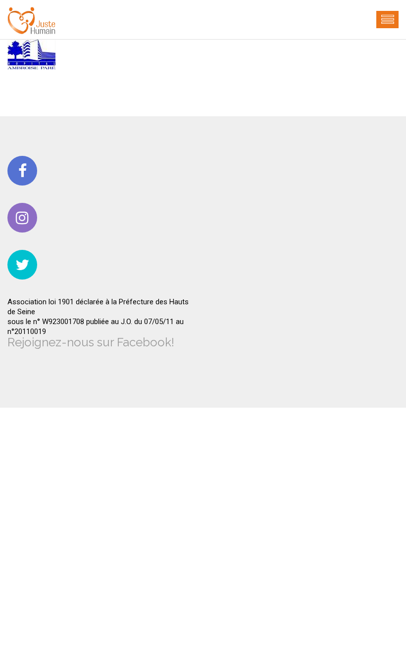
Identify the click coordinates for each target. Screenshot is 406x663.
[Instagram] (22, 218)
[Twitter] (22, 265)
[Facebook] (22, 171)
